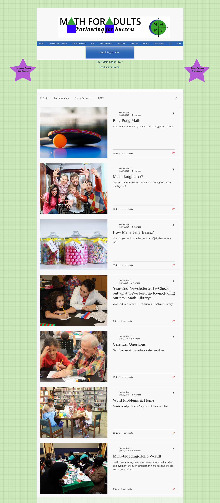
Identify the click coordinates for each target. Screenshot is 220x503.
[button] (176, 98)
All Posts (44, 98)
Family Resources (83, 98)
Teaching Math (61, 98)
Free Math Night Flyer (109, 61)
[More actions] (174, 113)
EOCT (101, 98)
